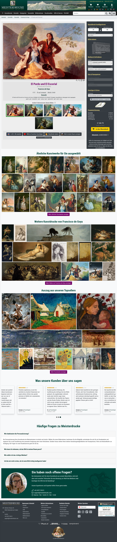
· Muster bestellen (45, 520)
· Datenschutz (25, 511)
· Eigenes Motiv (44, 505)
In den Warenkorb (101, 129)
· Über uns (24, 518)
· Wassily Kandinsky (64, 511)
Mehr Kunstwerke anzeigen (58, 372)
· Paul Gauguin (62, 509)
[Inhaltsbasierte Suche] (110, 13)
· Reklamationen (26, 516)
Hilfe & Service (58, 13)
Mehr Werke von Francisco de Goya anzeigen (58, 283)
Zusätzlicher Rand (92, 33)
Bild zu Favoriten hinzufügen (34, 134)
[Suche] (106, 13)
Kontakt (66, 13)
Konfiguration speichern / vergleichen (101, 99)
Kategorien (23, 13)
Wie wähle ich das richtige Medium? (15, 455)
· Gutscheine (44, 518)
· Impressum (25, 507)
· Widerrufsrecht (26, 513)
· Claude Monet (63, 507)
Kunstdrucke (8, 13)
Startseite (3, 17)
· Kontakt (24, 505)
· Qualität (43, 511)
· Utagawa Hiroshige (64, 513)
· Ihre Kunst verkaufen (46, 507)
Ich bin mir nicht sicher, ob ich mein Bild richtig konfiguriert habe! (25, 461)
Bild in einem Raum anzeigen (71, 134)
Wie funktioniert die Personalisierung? (16, 434)
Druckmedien (49, 13)
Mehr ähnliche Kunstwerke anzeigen (58, 214)
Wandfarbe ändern (53, 134)
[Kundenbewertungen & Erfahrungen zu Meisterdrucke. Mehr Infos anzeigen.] (106, 509)
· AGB (23, 509)
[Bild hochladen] (114, 13)
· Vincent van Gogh (63, 505)
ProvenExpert (10, 410)
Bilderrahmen (39, 13)
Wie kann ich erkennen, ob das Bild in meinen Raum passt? (23, 449)
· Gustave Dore (62, 516)
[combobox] (100, 35)
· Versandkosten (44, 509)
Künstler (16, 13)
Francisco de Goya (25, 17)
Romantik (16, 17)
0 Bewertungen (47, 137)
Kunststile (31, 13)
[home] (2, 13)
